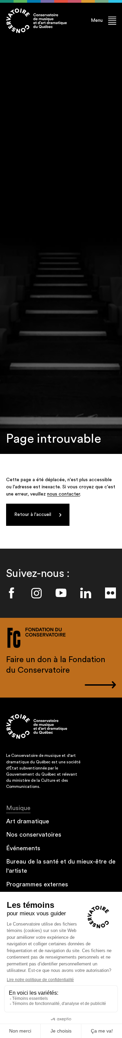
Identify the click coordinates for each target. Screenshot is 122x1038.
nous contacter (63, 494)
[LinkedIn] (85, 592)
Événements (23, 848)
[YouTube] (61, 592)
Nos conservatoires (33, 834)
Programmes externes (37, 884)
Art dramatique (27, 821)
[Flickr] (110, 592)
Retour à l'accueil (32, 514)
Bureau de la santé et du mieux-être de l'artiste (61, 866)
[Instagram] (36, 592)
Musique (18, 808)
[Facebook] (11, 592)
